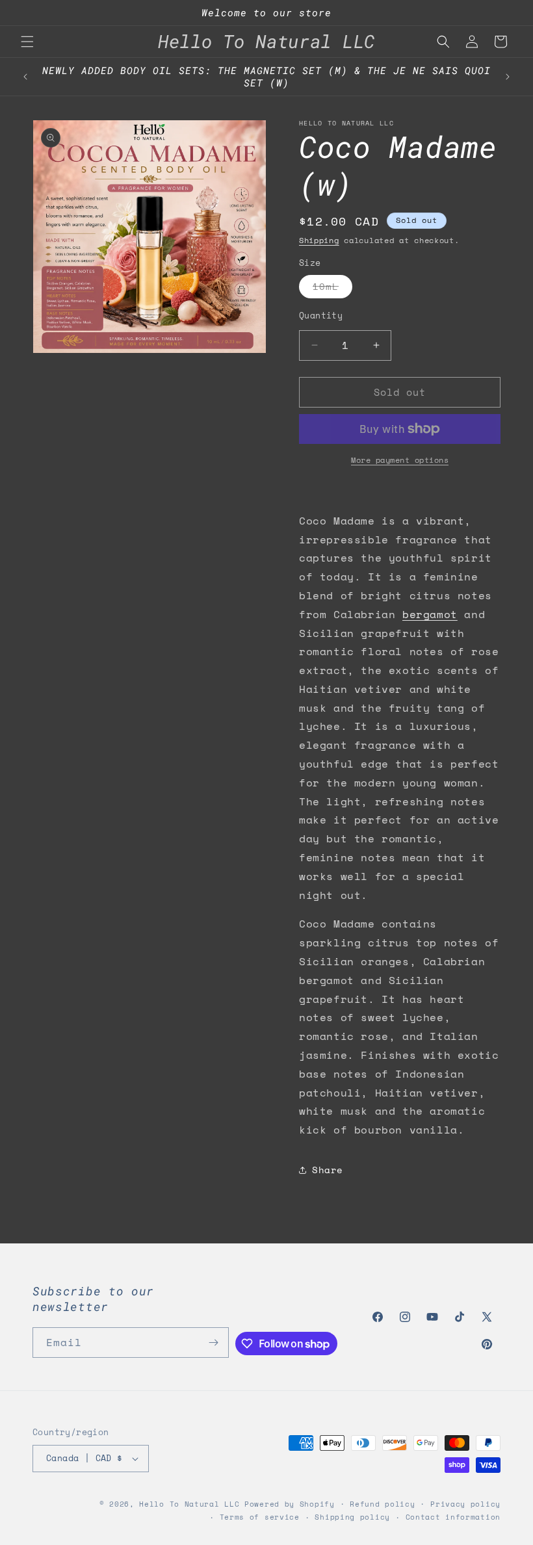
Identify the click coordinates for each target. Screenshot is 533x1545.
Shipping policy (352, 1517)
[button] (27, 41)
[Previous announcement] (25, 76)
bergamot (430, 614)
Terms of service (260, 1517)
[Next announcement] (507, 76)
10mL (332, 288)
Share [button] (327, 1169)
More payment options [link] (399, 459)
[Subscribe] (214, 1342)
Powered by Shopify (289, 1504)
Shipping (319, 240)
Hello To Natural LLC (189, 1504)
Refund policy (382, 1504)
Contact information (453, 1517)
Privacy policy (465, 1504)
